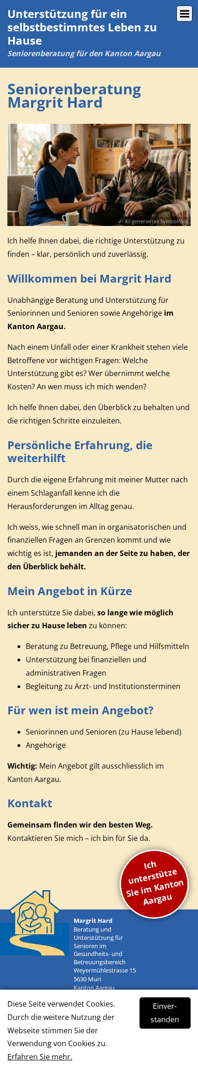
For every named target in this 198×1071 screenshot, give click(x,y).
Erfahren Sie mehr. (39, 1057)
